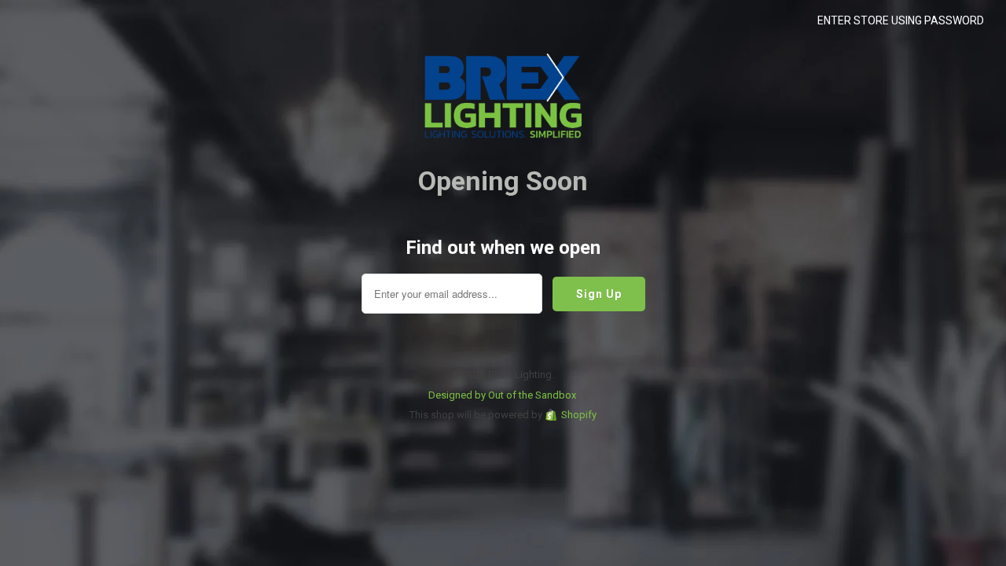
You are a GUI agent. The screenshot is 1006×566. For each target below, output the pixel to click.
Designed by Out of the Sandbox (502, 395)
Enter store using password (900, 20)
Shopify (579, 415)
